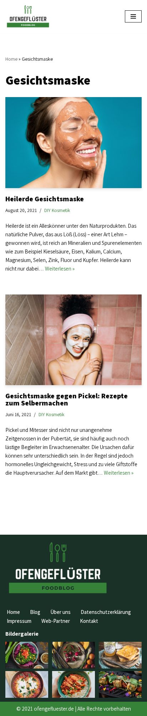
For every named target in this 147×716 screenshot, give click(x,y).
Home (11, 59)
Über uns (60, 612)
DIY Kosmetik (57, 210)
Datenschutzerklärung (106, 612)
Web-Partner (55, 620)
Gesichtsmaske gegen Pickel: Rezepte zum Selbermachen (66, 399)
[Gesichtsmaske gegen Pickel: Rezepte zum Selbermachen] (73, 339)
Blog (35, 612)
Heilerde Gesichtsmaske (44, 198)
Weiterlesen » (60, 268)
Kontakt (89, 620)
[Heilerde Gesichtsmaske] (73, 142)
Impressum (19, 620)
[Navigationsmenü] (133, 16)
